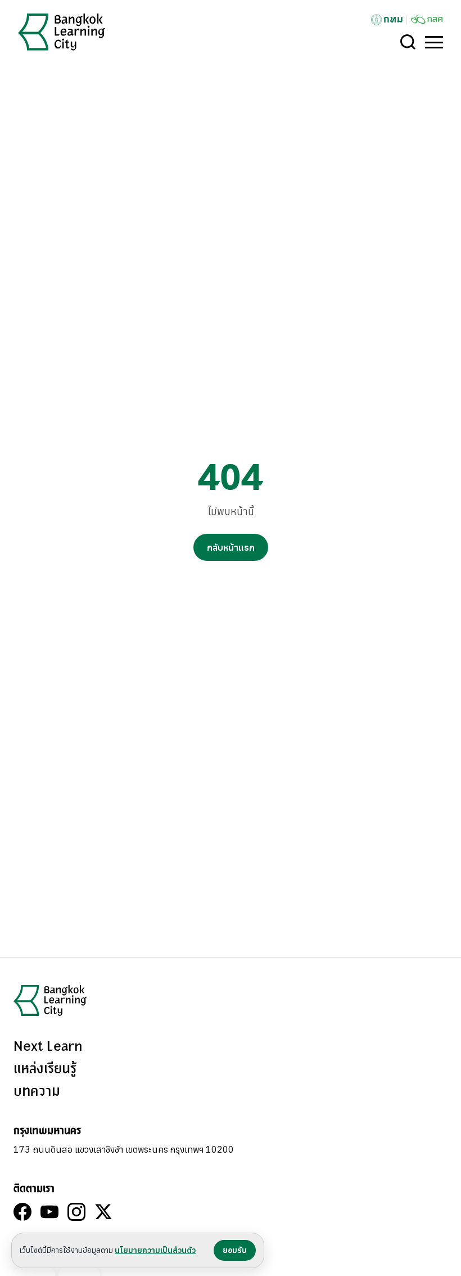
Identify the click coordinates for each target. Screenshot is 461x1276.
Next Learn (47, 1047)
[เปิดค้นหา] (408, 42)
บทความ (36, 1092)
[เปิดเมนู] (434, 42)
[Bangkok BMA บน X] (103, 1212)
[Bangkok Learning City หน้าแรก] (61, 32)
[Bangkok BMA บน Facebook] (22, 1212)
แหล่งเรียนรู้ (44, 1069)
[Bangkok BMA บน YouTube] (49, 1212)
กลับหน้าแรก (231, 547)
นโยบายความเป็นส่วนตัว (155, 1250)
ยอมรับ (235, 1250)
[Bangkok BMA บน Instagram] (76, 1212)
